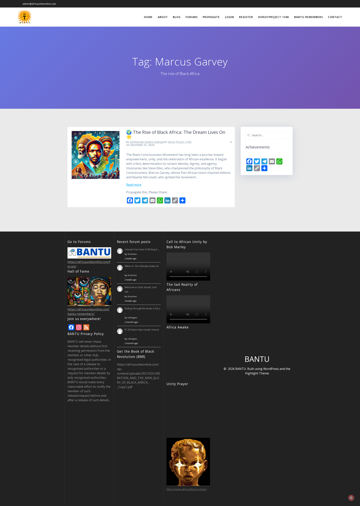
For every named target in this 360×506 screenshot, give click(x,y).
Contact (335, 17)
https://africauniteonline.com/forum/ (89, 264)
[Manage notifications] (351, 498)
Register (246, 17)
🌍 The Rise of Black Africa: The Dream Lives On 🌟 (175, 134)
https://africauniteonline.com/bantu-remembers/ (88, 311)
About (163, 17)
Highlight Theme (257, 373)
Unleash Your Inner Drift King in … (142, 249)
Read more (133, 185)
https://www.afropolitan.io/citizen (186, 489)
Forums (192, 17)
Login (229, 17)
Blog (177, 17)
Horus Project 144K (179, 142)
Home (148, 17)
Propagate (211, 17)
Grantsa (132, 254)
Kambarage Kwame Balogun (147, 142)
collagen (132, 317)
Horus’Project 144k (273, 17)
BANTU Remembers (308, 17)
